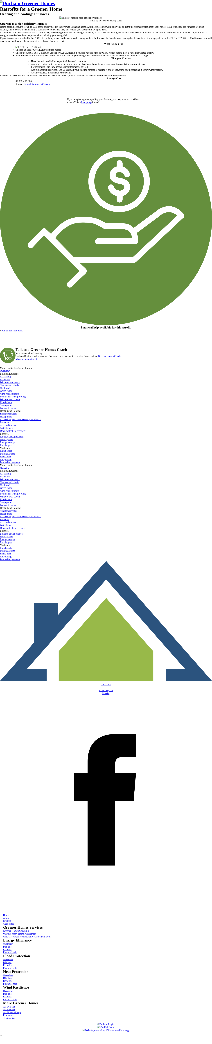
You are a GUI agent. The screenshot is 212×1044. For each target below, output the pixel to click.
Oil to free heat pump (12, 330)
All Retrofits (9, 1009)
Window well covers (10, 399)
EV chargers (6, 445)
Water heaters (6, 428)
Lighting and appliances (11, 436)
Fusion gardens (7, 453)
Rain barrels (6, 450)
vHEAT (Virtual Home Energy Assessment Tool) (27, 936)
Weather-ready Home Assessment (19, 933)
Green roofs (6, 391)
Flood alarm (6, 402)
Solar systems (6, 439)
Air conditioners (8, 425)
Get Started (8, 923)
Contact (7, 921)
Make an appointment (26, 359)
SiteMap (106, 693)
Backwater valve (8, 408)
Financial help (10, 952)
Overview (5, 370)
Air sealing (5, 376)
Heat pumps (6, 416)
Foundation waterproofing (13, 396)
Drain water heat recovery (12, 431)
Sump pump (6, 405)
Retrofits (7, 949)
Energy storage (7, 442)
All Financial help (12, 1012)
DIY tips (7, 946)
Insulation (5, 379)
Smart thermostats (8, 413)
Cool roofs (5, 388)
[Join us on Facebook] (106, 906)
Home (6, 915)
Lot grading (5, 459)
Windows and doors (10, 382)
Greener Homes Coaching (16, 931)
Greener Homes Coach (109, 356)
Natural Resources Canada (37, 84)
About (6, 918)
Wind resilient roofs (9, 393)
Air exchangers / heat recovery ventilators (20, 419)
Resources (8, 1015)
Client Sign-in (106, 690)
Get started (106, 684)
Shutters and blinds (9, 385)
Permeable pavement (10, 462)
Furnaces (4, 422)
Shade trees (5, 456)
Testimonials (9, 1018)
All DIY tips (9, 1006)
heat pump (86, 102)
